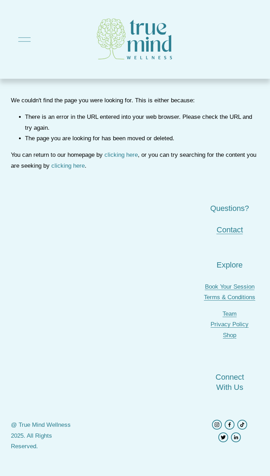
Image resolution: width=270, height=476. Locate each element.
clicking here (121, 155)
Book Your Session (230, 286)
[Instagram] (217, 425)
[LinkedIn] (236, 437)
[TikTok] (242, 425)
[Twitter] (223, 437)
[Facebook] (229, 425)
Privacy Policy (230, 324)
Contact (230, 230)
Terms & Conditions (229, 297)
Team (230, 313)
